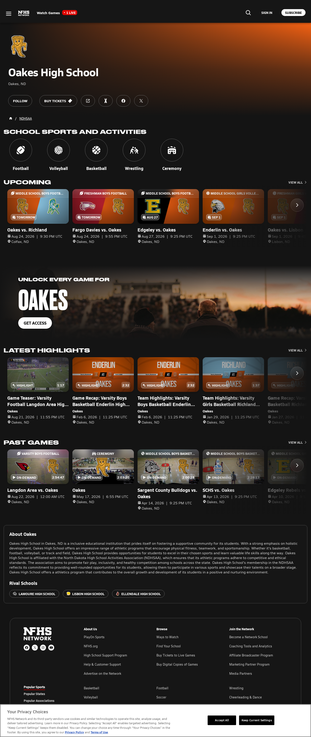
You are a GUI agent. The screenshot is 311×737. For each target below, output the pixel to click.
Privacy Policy (74, 732)
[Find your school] (248, 12)
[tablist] (46, 693)
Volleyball (91, 697)
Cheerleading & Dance (245, 697)
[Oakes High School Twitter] (141, 101)
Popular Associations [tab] (39, 700)
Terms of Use (99, 732)
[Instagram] (43, 648)
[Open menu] (9, 14)
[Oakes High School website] (88, 101)
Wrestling (236, 688)
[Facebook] (27, 648)
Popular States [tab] (34, 693)
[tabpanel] (185, 697)
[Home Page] (10, 118)
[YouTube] (51, 648)
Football (162, 688)
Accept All (222, 720)
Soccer (161, 697)
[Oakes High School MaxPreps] (106, 101)
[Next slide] (297, 205)
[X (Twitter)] (35, 648)
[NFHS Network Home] (24, 13)
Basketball (91, 688)
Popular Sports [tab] (34, 686)
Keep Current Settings (257, 720)
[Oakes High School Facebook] (123, 101)
